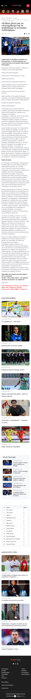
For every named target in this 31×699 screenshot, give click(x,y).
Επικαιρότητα (25, 672)
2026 (13, 694)
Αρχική (3, 18)
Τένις (3, 676)
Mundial (4, 670)
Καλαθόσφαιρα (5, 672)
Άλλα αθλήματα (25, 674)
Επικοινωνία (5, 688)
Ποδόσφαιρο (9, 18)
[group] (3, 11)
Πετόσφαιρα (5, 674)
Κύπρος (15, 18)
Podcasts (23, 670)
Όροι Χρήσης (5, 682)
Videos (23, 669)
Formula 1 (4, 678)
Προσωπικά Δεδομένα (7, 685)
